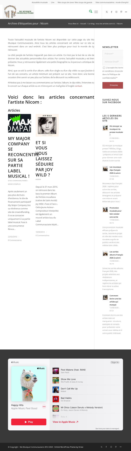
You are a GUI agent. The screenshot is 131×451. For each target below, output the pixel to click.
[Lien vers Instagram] (116, 11)
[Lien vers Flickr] (126, 11)
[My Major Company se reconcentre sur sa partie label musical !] (19, 123)
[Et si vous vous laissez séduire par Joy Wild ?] (47, 125)
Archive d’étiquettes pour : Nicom (28, 23)
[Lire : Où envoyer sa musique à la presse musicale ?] (105, 128)
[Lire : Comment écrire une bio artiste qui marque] (105, 297)
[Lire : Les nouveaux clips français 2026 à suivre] (105, 169)
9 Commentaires (15, 240)
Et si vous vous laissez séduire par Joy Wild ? (45, 159)
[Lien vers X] (106, 11)
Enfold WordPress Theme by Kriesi (68, 447)
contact (78, 85)
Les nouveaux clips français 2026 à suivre (115, 170)
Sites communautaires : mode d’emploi (112, 2)
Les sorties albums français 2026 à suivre (116, 254)
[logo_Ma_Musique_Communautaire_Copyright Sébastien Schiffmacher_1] (18, 12)
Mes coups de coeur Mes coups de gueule (75, 2)
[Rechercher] (89, 12)
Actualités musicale (40, 2)
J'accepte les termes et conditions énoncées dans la (113, 72)
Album (38, 179)
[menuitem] (39, 2)
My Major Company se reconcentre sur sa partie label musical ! (23, 157)
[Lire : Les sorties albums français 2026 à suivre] (105, 253)
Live (52, 2)
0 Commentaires (42, 235)
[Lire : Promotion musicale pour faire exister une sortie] (105, 209)
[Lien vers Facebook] (111, 11)
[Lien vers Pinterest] (121, 11)
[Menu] (96, 12)
